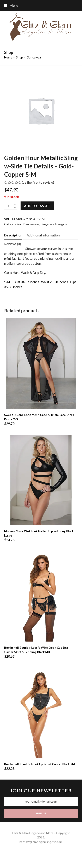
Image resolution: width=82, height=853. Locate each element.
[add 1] (15, 204)
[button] (11, 5)
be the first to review (38, 182)
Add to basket (37, 206)
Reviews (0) (12, 244)
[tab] (13, 235)
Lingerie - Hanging (54, 224)
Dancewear (31, 224)
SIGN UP (41, 813)
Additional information (43, 235)
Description (13, 235)
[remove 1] (15, 208)
